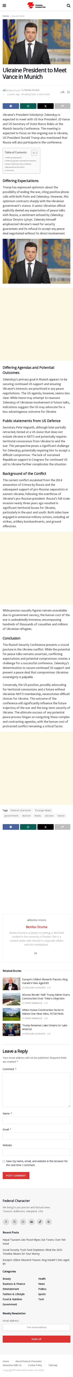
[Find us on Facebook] (6, 1222)
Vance (61, 815)
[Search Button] (68, 5)
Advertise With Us (12, 1365)
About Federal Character (28, 1361)
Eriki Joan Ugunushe (35, 987)
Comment (10, 1069)
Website (7, 1145)
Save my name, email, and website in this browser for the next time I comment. (37, 1163)
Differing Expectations (14, 157)
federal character (21, 810)
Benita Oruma (31, 90)
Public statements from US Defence (18, 164)
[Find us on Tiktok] (40, 1222)
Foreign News (43, 810)
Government (18, 16)
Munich (27, 815)
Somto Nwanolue (33, 1003)
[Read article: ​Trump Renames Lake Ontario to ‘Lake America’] (11, 1029)
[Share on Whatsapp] (28, 106)
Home (6, 16)
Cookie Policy (35, 1365)
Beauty (7, 1278)
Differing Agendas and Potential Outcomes (21, 161)
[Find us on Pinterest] (48, 1222)
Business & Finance (14, 1283)
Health (42, 1278)
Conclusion (10, 170)
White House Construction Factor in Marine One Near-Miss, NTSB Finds (43, 1011)
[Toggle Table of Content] (32, 153)
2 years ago (13, 94)
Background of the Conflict (15, 167)
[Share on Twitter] (45, 106)
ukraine (49, 815)
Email (7, 1129)
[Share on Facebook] (11, 106)
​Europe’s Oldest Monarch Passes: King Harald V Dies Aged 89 (45, 981)
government (11, 815)
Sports (42, 1294)
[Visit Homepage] (36, 5)
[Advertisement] (36, 324)
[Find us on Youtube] (31, 1222)
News (38, 815)
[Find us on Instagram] (23, 1222)
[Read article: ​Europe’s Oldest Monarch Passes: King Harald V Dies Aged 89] (11, 983)
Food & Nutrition (12, 1299)
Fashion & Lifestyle (14, 1294)
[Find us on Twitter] (14, 1222)
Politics (42, 1289)
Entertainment (11, 1289)
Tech (41, 1299)
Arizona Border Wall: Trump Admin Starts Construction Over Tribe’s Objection (46, 996)
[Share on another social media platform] (62, 106)
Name (7, 1113)
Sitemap (53, 1365)
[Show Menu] (4, 5)
